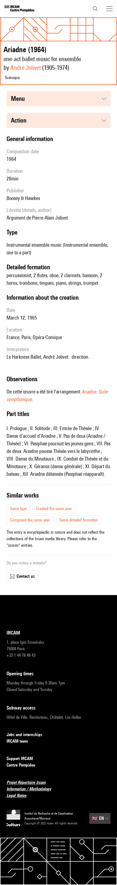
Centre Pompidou (21, 765)
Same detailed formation (78, 520)
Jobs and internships (24, 734)
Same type (18, 508)
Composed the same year (30, 520)
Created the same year (54, 508)
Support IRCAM (20, 758)
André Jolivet (25, 67)
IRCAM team (17, 741)
